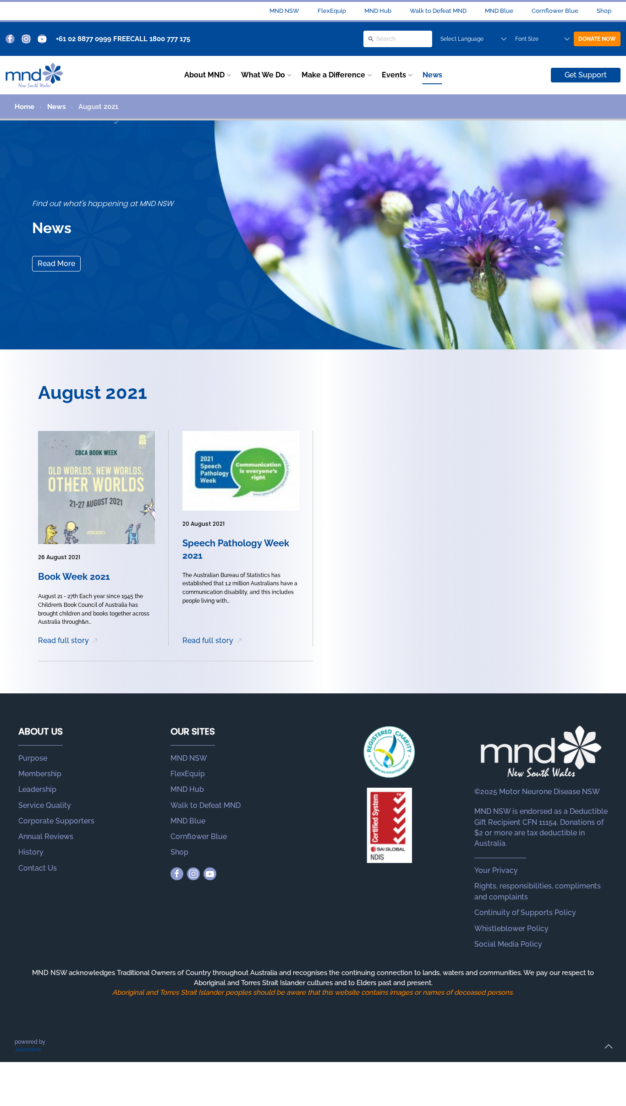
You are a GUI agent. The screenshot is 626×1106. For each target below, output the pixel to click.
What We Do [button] (263, 75)
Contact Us (37, 868)
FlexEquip (332, 10)
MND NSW (284, 10)
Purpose (32, 758)
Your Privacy (496, 870)
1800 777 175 (169, 39)
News (432, 75)
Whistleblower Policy (511, 928)
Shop (604, 10)
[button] (608, 1046)
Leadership (37, 789)
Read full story (63, 640)
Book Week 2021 (74, 576)
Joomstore (28, 1049)
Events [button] (394, 75)
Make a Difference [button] (333, 75)
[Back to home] (34, 75)
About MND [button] (204, 75)
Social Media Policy (508, 944)
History (31, 852)
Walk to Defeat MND (438, 10)
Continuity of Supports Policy (525, 912)
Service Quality (44, 805)
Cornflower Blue (555, 10)
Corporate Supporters (56, 821)
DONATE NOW (597, 39)
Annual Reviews (45, 836)
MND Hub (377, 10)
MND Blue (499, 10)
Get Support (586, 75)
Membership (39, 773)
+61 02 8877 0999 (83, 39)
